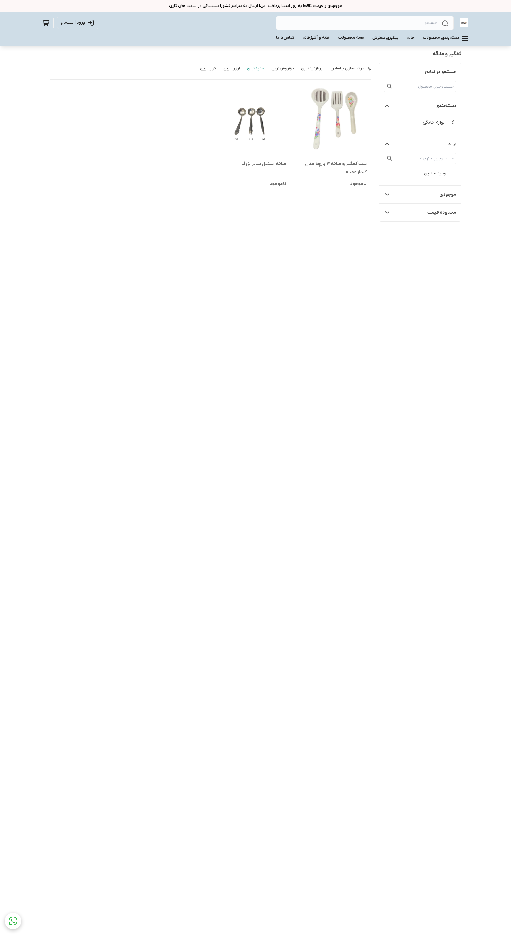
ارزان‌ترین (231, 68)
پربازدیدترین (312, 68)
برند (452, 144)
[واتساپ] (13, 921)
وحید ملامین (435, 173)
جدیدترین (255, 68)
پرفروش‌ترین (282, 68)
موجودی (447, 195)
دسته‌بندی (445, 106)
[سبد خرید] (46, 22)
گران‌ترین (208, 68)
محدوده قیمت (441, 213)
